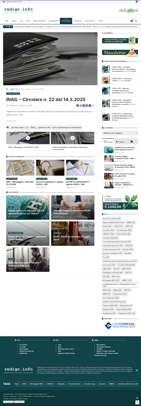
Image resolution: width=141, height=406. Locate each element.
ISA (128, 273)
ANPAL (131, 222)
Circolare (108, 230)
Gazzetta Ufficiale (126, 265)
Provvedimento (111, 298)
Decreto (128, 249)
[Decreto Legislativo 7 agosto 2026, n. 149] (50, 168)
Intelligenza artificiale (113, 273)
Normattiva (101, 345)
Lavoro (11, 259)
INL (116, 269)
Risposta (108, 309)
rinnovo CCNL (110, 306)
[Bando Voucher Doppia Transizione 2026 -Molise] (109, 167)
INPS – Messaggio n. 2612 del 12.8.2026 (19, 183)
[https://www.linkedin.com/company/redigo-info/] (137, 2)
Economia (57, 233)
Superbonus (109, 313)
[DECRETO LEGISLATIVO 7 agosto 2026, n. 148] (80, 168)
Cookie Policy (20, 401)
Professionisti (120, 294)
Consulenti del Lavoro (113, 246)
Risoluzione (126, 306)
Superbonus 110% (126, 313)
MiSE (107, 290)
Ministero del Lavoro (66, 349)
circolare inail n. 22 (19, 127)
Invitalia (99, 349)
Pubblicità (23, 353)
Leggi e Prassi (14, 89)
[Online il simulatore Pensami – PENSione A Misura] (109, 185)
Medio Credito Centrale (106, 351)
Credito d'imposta (111, 249)
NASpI (117, 290)
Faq (128, 253)
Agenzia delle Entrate (113, 222)
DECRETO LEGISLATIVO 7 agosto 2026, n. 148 (78, 183)
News (11, 207)
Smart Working (123, 309)
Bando (107, 226)
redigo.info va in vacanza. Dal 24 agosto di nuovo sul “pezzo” (26, 212)
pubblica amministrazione (114, 302)
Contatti (23, 347)
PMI (127, 290)
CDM (128, 226)
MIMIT (127, 280)
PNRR (106, 294)
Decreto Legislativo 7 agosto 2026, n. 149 (49, 183)
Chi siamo (23, 345)
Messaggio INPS (111, 280)
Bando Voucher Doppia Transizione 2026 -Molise (109, 26)
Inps (59, 345)
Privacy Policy (9, 401)
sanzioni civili (44, 127)
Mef (59, 351)
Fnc (106, 257)
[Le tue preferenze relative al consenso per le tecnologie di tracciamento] (137, 402)
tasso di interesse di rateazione (66, 127)
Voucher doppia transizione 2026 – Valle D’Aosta (62, 26)
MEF (116, 277)
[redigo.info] (18, 10)
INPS (126, 269)
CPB (129, 246)
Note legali (24, 349)
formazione (109, 265)
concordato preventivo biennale (116, 242)
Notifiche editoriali (27, 351)
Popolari (122, 142)
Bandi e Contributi (60, 207)
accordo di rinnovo (111, 218)
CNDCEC (108, 234)
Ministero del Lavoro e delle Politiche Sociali (106, 354)
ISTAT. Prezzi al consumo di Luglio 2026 (71, 238)
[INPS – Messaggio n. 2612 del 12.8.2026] (20, 168)
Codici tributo (123, 234)
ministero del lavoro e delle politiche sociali (119, 285)
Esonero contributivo (112, 253)
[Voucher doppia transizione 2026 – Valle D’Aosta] (109, 158)
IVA (106, 277)
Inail (59, 347)
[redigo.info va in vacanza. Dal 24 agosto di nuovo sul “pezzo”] (109, 150)
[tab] (108, 141)
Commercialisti (110, 238)
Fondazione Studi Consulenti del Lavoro (120, 261)
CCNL (118, 226)
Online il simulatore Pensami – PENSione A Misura (24, 264)
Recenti (109, 142)
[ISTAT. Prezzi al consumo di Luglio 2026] (109, 176)
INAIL (33, 127)
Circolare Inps (124, 230)
